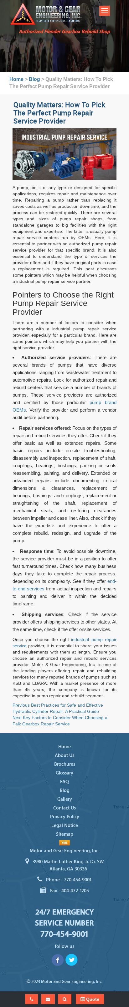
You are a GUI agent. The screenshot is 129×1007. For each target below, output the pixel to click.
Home (64, 746)
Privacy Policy (64, 816)
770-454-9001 (78, 880)
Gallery (64, 799)
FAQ (64, 781)
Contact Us (64, 808)
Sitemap (64, 834)
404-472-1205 (75, 891)
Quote (92, 999)
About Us (64, 755)
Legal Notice (64, 825)
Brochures (64, 764)
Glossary (64, 773)
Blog (65, 790)
